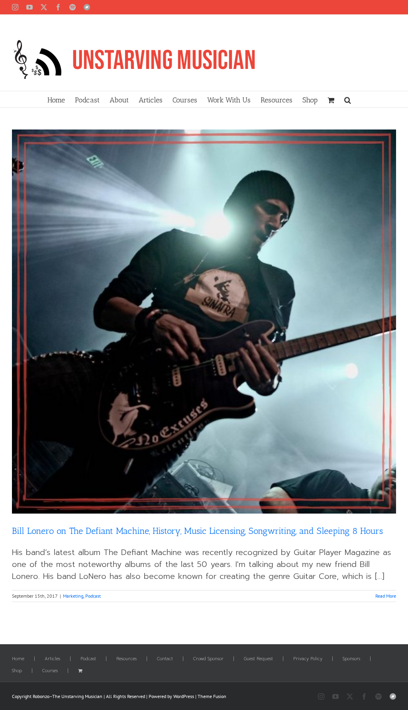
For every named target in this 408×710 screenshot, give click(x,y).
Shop (17, 671)
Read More (385, 596)
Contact (165, 659)
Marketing (73, 596)
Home (18, 659)
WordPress (183, 696)
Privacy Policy (307, 659)
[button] (347, 99)
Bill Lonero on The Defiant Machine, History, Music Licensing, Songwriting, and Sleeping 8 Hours (197, 531)
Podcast (93, 596)
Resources (126, 659)
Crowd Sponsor (208, 659)
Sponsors (351, 659)
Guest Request (258, 659)
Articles (52, 659)
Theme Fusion (212, 696)
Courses (50, 671)
